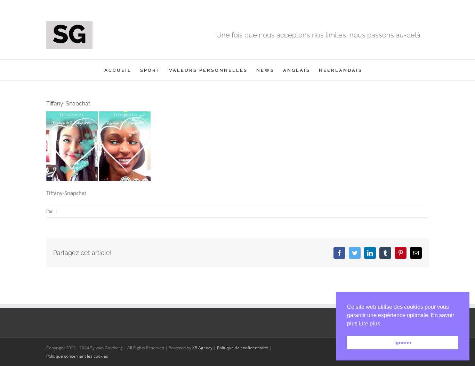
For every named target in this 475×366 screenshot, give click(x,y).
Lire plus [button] (369, 323)
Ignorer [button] (402, 342)
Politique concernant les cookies (77, 356)
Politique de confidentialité (242, 348)
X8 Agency (202, 348)
